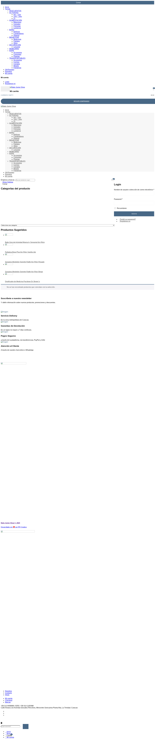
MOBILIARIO (14, 49)
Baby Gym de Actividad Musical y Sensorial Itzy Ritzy (25, 242)
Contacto (8, 693)
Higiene (16, 35)
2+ (14, 18)
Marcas (8, 702)
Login (7, 82)
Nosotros (8, 71)
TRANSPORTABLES (17, 58)
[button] (153, 89)
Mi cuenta (8, 73)
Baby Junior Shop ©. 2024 (10, 523)
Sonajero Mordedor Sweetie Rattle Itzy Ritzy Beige (24, 272)
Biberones (17, 22)
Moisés (16, 66)
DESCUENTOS (15, 11)
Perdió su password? (127, 219)
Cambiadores (18, 33)
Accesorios (17, 52)
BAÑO (11, 30)
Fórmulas (17, 26)
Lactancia (17, 28)
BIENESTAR (14, 37)
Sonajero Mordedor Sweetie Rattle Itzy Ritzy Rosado (24, 262)
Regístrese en (10, 84)
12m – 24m (17, 16)
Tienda (7, 9)
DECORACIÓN (15, 45)
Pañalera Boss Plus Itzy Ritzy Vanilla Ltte (20, 252)
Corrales (16, 64)
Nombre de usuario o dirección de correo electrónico (134, 190)
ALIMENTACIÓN (15, 20)
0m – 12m (17, 14)
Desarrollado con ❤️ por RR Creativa (14, 527)
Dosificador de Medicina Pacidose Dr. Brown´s (22, 281)
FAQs (7, 695)
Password (118, 199)
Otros (15, 43)
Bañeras (16, 32)
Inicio (7, 7)
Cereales (16, 24)
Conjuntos (17, 54)
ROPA (11, 51)
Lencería (16, 47)
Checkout (8, 700)
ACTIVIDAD (13, 13)
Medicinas (17, 39)
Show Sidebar (7, 182)
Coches (16, 62)
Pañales (16, 41)
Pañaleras (17, 68)
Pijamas (16, 56)
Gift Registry (9, 70)
